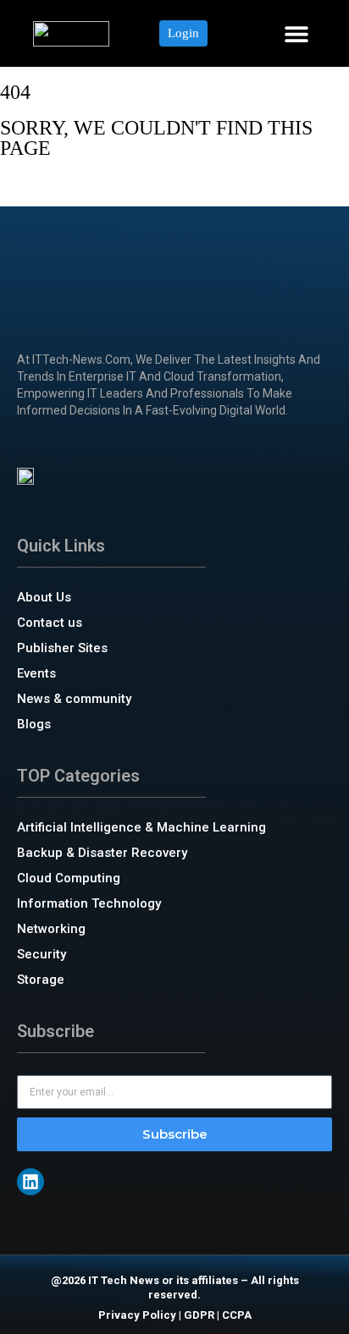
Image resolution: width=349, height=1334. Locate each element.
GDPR (199, 1315)
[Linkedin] (30, 1181)
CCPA (237, 1315)
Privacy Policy (137, 1315)
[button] (297, 33)
